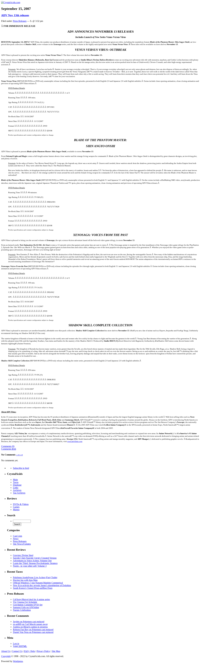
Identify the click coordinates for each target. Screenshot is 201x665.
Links (15, 487)
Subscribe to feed (21, 468)
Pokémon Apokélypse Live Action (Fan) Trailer (35, 577)
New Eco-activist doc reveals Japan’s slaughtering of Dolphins (42, 585)
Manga (16, 509)
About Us (5, 651)
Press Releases (19, 21)
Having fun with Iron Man (25, 580)
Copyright (6, 656)
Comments (8, 449)
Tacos (15, 482)
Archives (17, 490)
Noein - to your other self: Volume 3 (29, 566)
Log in (16, 643)
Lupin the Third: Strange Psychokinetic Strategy (35, 563)
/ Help (29, 651)
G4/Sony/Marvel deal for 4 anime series (31, 599)
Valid (20, 646)
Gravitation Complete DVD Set (27, 604)
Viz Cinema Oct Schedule (25, 602)
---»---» (19, 454)
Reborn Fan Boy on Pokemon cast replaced (33, 629)
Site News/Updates (22, 544)
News (15, 538)
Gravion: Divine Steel (23, 555)
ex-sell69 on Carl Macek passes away (30, 624)
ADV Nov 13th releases (15, 15)
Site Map (56, 651)
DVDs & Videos (21, 504)
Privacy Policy (43, 651)
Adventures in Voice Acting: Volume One (32, 560)
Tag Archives (19, 493)
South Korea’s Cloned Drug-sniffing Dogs (32, 588)
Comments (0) (7, 446)
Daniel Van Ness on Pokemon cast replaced (33, 632)
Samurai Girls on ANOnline (26, 607)
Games (16, 507)
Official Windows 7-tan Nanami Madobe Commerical (38, 582)
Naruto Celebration (22, 610)
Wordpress (18, 661)
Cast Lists (17, 536)
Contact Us (17, 651)
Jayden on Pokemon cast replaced (28, 621)
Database (17, 485)
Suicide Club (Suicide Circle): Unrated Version (35, 558)
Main (15, 479)
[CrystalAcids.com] (10, 2)
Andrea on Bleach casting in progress (30, 627)
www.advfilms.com (74, 441)
